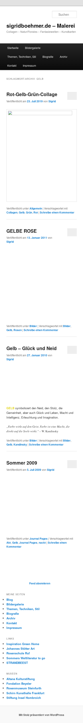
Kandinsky (20, 444)
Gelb (22, 212)
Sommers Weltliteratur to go (25, 658)
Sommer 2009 (21, 462)
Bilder (33, 326)
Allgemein (35, 208)
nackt (42, 543)
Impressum (29, 65)
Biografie (47, 56)
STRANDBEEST (17, 663)
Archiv (63, 56)
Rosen (18, 330)
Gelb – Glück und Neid (31, 348)
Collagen (11, 212)
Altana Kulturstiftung (20, 679)
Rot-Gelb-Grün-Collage (31, 94)
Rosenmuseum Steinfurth (23, 688)
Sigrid (52, 101)
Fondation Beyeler (18, 683)
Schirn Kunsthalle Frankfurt (25, 693)
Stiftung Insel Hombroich (23, 698)
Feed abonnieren (39, 583)
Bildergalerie (33, 48)
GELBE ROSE (21, 230)
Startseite (13, 48)
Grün (29, 212)
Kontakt (11, 65)
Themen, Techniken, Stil (21, 56)
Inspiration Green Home (22, 644)
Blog (9, 599)
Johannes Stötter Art (20, 648)
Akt (8, 543)
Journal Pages (38, 539)
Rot (35, 212)
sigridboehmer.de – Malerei (40, 25)
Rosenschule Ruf (18, 653)
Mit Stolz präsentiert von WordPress (41, 715)
